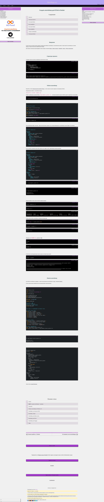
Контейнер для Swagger (33, 420)
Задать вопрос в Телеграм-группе (52, 475)
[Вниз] (10, 501)
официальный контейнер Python (39, 88)
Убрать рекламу (10, 41)
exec (46, 218)
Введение (1, 10)
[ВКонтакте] (27, 500)
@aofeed (52, 465)
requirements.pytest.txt (35, 67)
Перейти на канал (52, 460)
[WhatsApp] (34, 500)
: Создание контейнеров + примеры (88, 11)
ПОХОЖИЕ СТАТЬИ (93, 8)
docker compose (43, 200)
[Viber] (33, 500)
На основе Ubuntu (32, 26)
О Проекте (102, 4)
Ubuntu (27, 46)
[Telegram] (37, 500)
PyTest (43, 46)
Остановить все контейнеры (69, 434)
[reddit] (31, 500)
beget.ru (36, 489)
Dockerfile (83, 12)
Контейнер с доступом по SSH (34, 411)
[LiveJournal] (32, 500)
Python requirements (69, 48)
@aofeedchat (52, 480)
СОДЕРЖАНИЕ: (10, 8)
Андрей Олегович (34, 384)
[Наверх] (10, 499)
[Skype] (35, 500)
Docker (83, 10)
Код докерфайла (31, 24)
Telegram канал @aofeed (42, 455)
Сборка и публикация (32, 31)
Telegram (98, 4)
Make (30, 423)
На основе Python (3, 12)
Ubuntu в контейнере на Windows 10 (35, 408)
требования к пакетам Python (34, 94)
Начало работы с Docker (34, 434)
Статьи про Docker (32, 33)
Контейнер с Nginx (32, 413)
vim (60, 94)
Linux (54, 281)
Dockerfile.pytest (34, 66)
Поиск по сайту (52, 445)
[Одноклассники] (29, 500)
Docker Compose (55, 48)
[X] (30, 500)
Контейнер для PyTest (32, 418)
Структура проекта (3, 11)
